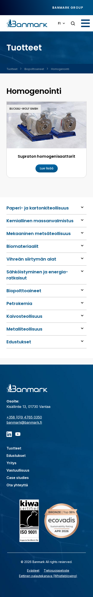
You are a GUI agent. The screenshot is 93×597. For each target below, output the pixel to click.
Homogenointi (60, 69)
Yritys (11, 463)
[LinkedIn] (9, 434)
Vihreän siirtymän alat (31, 259)
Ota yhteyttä (17, 485)
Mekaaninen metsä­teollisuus (38, 233)
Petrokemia (19, 303)
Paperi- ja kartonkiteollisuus (37, 208)
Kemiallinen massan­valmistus (40, 221)
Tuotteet (12, 69)
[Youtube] (18, 434)
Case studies (17, 477)
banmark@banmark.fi (24, 422)
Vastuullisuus (17, 470)
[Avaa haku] (73, 23)
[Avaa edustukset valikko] (82, 341)
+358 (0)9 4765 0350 (24, 417)
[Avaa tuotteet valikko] (82, 207)
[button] (85, 23)
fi (59, 23)
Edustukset (18, 342)
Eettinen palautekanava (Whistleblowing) (48, 576)
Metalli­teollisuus (24, 329)
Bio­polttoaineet (34, 69)
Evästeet (33, 570)
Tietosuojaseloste (56, 570)
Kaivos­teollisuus (24, 316)
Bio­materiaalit (22, 246)
